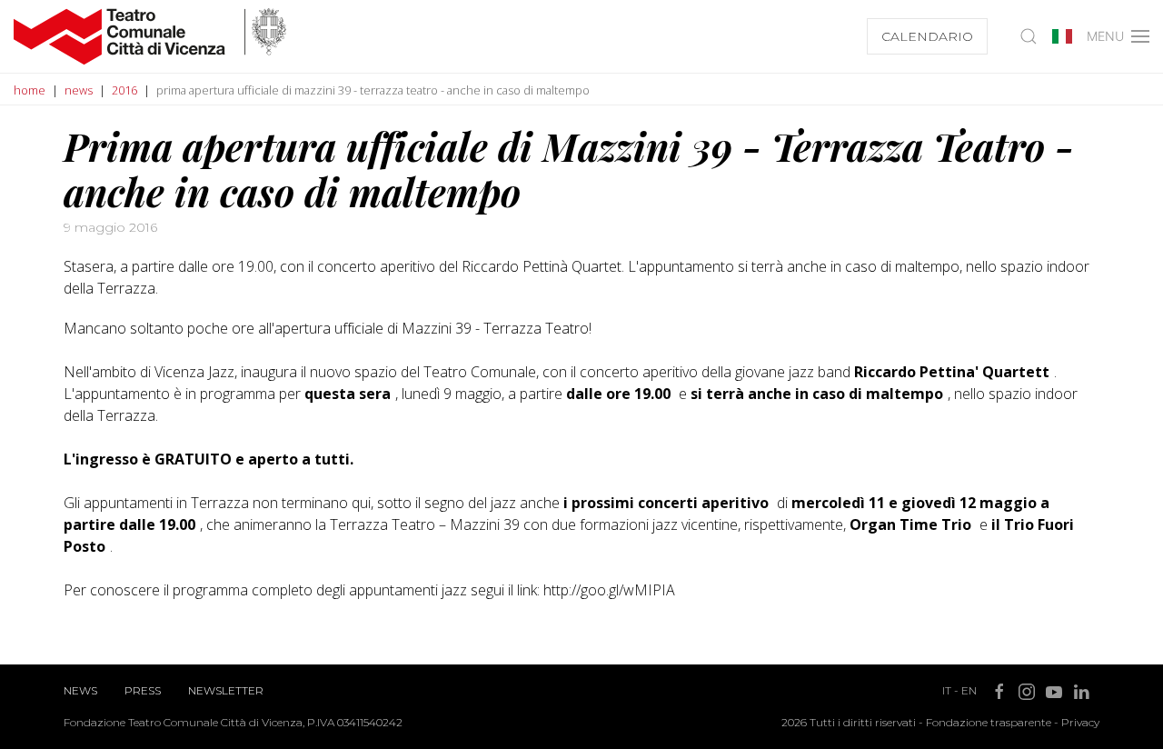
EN (969, 690)
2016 (124, 90)
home (29, 90)
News (80, 690)
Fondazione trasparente (988, 722)
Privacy (1080, 722)
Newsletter (225, 690)
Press (142, 690)
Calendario (927, 36)
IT (946, 690)
